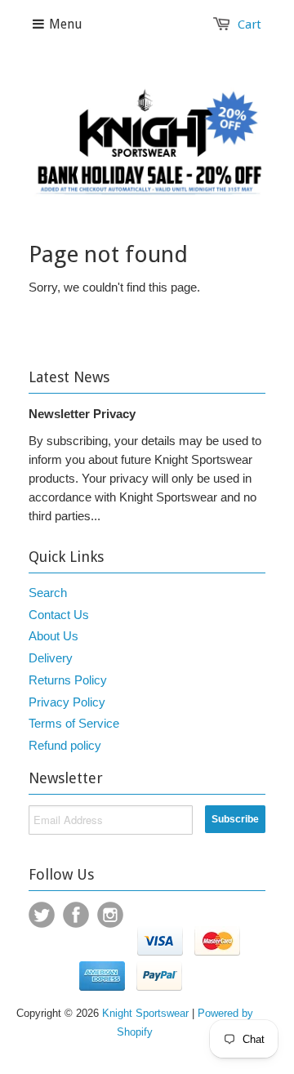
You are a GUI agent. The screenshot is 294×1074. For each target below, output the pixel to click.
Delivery (51, 658)
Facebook (76, 915)
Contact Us (59, 615)
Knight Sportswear (145, 1013)
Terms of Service (74, 723)
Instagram (110, 915)
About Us (53, 636)
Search (48, 592)
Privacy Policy (67, 702)
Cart (249, 24)
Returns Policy (68, 680)
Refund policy (65, 745)
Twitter (42, 915)
